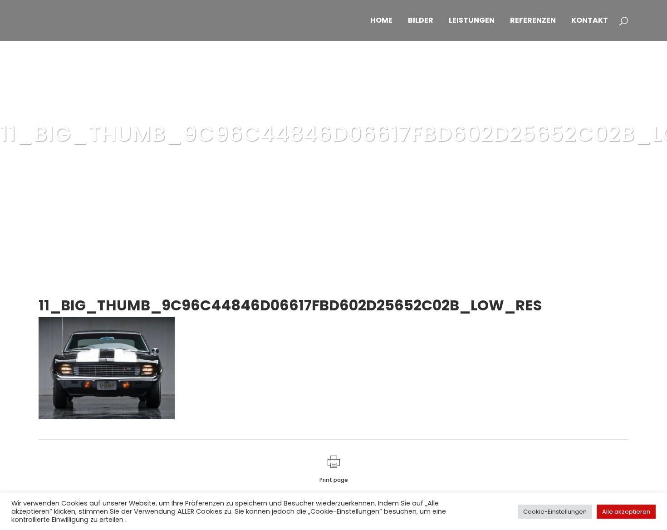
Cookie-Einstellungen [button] (555, 511)
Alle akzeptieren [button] (626, 511)
